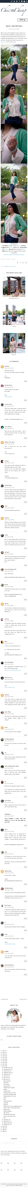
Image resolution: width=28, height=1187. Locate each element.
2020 (3, 1052)
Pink (5, 1118)
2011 (3, 1126)
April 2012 (6, 1119)
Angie (6, 727)
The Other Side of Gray (10, 944)
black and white (7, 1086)
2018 (3, 1055)
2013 (3, 1064)
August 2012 (6, 1074)
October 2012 (6, 1071)
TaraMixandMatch (9, 739)
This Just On (13, 266)
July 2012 (6, 1076)
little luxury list (8, 677)
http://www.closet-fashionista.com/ (13, 670)
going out (6, 1104)
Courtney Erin (8, 404)
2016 (3, 1059)
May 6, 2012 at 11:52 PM (9, 924)
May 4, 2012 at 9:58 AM (9, 428)
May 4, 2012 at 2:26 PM (9, 554)
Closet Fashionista (9, 662)
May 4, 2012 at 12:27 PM (9, 507)
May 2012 (6, 1079)
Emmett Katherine (9, 965)
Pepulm (5, 1089)
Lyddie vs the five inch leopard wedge (12, 1107)
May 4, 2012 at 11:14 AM (9, 462)
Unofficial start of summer (9, 1087)
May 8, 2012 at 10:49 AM (9, 966)
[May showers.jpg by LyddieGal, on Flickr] (14, 183)
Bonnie (6, 584)
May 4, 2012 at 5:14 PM (9, 643)
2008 (3, 1131)
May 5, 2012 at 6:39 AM (9, 740)
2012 (3, 1066)
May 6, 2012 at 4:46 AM (9, 853)
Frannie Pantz (8, 485)
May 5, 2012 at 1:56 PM (9, 768)
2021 (3, 1050)
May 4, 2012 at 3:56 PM (9, 586)
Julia (6, 852)
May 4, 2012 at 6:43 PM (9, 664)
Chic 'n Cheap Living (10, 687)
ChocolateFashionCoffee (10, 569)
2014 (3, 1062)
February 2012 (7, 1123)
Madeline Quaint (9, 888)
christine (7, 461)
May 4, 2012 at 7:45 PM (9, 679)
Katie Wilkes (8, 712)
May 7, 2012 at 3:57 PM (9, 953)
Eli (5, 781)
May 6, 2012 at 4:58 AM (9, 872)
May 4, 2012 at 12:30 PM (9, 519)
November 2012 (7, 1069)
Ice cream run (6, 1084)
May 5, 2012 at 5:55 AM (9, 729)
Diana (6, 829)
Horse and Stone (7, 1081)
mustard (7, 266)
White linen (6, 1082)
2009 (3, 1129)
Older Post (23, 999)
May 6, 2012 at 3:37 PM (9, 890)
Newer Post (5, 999)
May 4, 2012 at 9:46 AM (9, 406)
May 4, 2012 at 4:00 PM (9, 605)
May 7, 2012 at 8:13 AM (9, 936)
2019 (3, 1054)
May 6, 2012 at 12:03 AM (9, 831)
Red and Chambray (8, 1111)
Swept (5, 1097)
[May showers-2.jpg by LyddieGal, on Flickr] (14, 104)
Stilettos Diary (8, 871)
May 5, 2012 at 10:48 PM (9, 816)
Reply (25, 381)
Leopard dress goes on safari (10, 1092)
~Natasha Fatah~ (8, 396)
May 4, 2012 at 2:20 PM (9, 536)
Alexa (6, 506)
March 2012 (6, 1121)
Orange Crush (6, 1109)
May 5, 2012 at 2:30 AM (9, 713)
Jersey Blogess (8, 426)
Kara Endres (8, 800)
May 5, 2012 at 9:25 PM (9, 802)
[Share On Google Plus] (23, 263)
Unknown (7, 366)
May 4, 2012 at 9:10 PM (9, 696)
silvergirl (7, 552)
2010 (3, 1128)
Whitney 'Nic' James (10, 442)
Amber (6, 535)
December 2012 (7, 1067)
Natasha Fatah (8, 385)
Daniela (6, 603)
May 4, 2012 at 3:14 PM (9, 571)
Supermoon (3, 42)
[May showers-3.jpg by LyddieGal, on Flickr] (14, 223)
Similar (23, 249)
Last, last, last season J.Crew (10, 1116)
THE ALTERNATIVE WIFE (12, 766)
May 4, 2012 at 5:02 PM (9, 620)
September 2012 (7, 1072)
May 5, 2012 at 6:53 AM (9, 754)
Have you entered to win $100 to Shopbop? (14, 254)
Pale (4, 1099)
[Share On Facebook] (20, 263)
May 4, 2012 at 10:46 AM (9, 443)
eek (5, 752)
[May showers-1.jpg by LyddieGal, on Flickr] (14, 64)
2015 (3, 1060)
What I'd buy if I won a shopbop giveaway (13, 1106)
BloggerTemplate (19, 1185)
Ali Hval (7, 619)
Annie (6, 934)
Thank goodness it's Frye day (10, 1096)
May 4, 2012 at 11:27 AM (9, 487)
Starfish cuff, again (7, 1101)
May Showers (6, 1113)
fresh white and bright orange (10, 1094)
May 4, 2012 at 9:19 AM (9, 368)
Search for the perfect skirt (9, 1114)
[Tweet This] (18, 263)
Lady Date (6, 1102)
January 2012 (6, 1124)
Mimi (6, 641)
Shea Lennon (8, 905)
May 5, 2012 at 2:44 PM (9, 783)
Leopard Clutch (7, 1091)
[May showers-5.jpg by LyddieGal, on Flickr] (14, 144)
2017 (3, 1057)
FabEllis (7, 951)
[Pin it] (26, 263)
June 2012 (6, 1077)
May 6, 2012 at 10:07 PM (9, 907)
